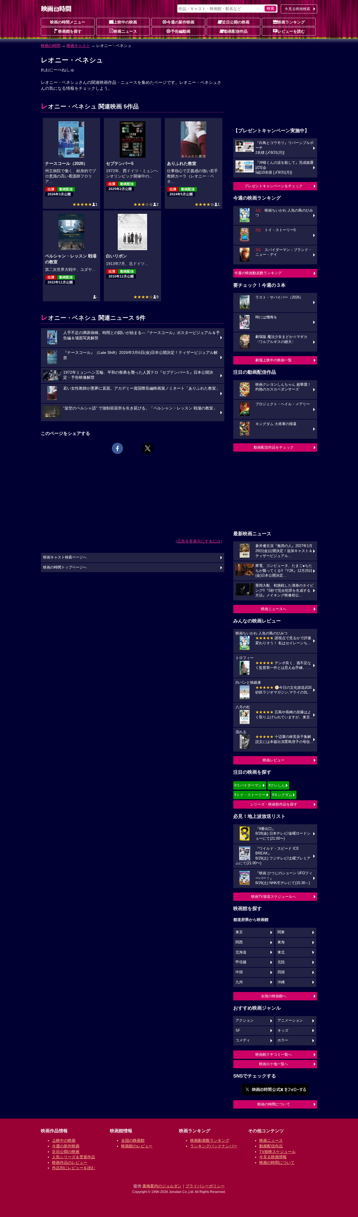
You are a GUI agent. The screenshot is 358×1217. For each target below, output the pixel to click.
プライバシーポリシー (205, 1186)
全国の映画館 (133, 1140)
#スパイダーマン (248, 785)
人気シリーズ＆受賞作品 (73, 1157)
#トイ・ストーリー (249, 795)
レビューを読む (291, 31)
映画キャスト (78, 45)
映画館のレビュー (136, 1146)
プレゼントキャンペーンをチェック (273, 186)
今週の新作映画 (180, 22)
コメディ (242, 1040)
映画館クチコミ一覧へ (273, 1054)
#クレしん (276, 785)
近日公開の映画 (235, 22)
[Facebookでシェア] (117, 448)
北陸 (281, 962)
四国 (281, 972)
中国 (239, 972)
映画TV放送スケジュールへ (273, 896)
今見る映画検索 (297, 9)
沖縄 (281, 982)
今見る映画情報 (273, 1157)
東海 (281, 942)
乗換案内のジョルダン (162, 1186)
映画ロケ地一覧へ (273, 1064)
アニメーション (290, 1020)
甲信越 (240, 962)
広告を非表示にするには (198, 541)
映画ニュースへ (273, 609)
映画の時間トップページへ (65, 567)
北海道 (240, 952)
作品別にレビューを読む (73, 1168)
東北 (281, 952)
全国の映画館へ (273, 996)
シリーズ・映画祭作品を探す (273, 804)
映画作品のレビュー (69, 1162)
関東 (281, 932)
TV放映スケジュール (277, 1151)
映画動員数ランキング (209, 1140)
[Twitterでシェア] (147, 448)
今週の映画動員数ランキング (258, 273)
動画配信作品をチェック (274, 447)
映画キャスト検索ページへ (65, 557)
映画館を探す (70, 31)
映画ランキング (291, 22)
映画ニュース (125, 31)
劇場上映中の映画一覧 (273, 360)
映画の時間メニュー (67, 22)
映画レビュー (273, 760)
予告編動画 (180, 31)
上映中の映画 (125, 22)
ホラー (282, 1040)
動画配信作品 (236, 31)
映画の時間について (273, 1104)
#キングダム (282, 795)
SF (237, 1031)
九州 (239, 982)
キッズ (282, 1031)
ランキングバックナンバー (213, 1146)
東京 (239, 932)
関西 (239, 942)
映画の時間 (50, 45)
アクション (244, 1020)
